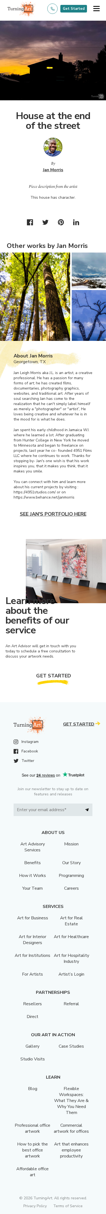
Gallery (32, 1046)
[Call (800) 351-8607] (52, 9)
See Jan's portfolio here (53, 514)
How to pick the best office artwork (32, 1150)
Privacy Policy (35, 1206)
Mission (71, 844)
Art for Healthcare (71, 937)
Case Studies (71, 1046)
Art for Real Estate (71, 921)
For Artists (32, 974)
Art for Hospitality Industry (71, 958)
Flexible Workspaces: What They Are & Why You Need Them (71, 1101)
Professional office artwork (32, 1128)
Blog (32, 1089)
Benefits (32, 863)
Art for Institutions (32, 955)
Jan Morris (53, 170)
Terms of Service (68, 1206)
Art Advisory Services (32, 847)
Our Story (71, 863)
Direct (32, 1017)
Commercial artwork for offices (71, 1128)
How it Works (32, 876)
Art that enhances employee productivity (71, 1150)
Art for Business (32, 918)
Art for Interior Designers (32, 940)
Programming (71, 876)
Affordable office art (32, 1172)
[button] (96, 9)
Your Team (32, 888)
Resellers (32, 1004)
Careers (71, 888)
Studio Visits (32, 1059)
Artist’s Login (71, 974)
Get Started (74, 8)
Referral (71, 1004)
